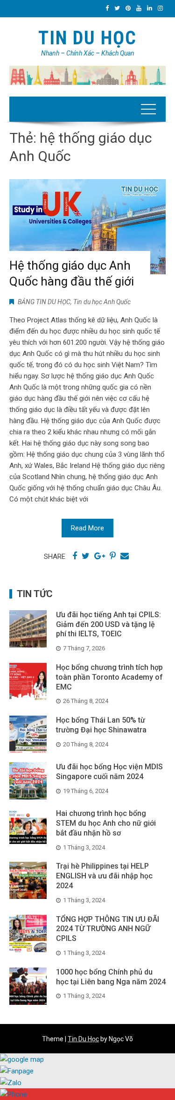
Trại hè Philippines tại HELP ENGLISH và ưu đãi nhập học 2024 (104, 876)
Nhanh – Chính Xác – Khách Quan (87, 53)
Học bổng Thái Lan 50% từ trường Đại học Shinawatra (101, 725)
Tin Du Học (87, 38)
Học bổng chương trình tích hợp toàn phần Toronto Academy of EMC (109, 677)
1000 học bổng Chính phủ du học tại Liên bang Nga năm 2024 (111, 977)
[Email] (124, 556)
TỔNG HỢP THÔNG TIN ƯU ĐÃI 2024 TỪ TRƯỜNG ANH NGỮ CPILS (107, 929)
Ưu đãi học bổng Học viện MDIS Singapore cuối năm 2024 (109, 771)
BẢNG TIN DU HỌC (44, 302)
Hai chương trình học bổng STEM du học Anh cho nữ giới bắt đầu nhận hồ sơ (106, 823)
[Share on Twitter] (85, 556)
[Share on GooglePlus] (99, 556)
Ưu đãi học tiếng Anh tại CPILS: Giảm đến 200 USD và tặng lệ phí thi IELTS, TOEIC (108, 624)
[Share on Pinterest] (112, 556)
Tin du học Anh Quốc (102, 302)
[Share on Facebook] (74, 556)
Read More (87, 528)
